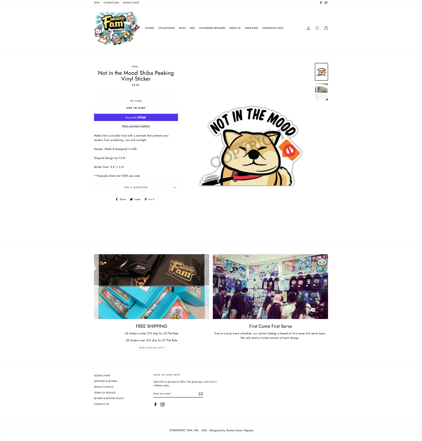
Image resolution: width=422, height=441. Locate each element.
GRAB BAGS (251, 28)
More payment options (136, 126)
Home (135, 66)
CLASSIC (149, 28)
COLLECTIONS (167, 28)
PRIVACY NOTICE (103, 387)
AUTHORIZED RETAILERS (212, 28)
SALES (182, 28)
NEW (97, 2)
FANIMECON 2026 (272, 28)
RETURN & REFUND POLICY (109, 398)
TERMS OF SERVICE (105, 392)
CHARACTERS (111, 2)
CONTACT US (101, 404)
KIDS (192, 28)
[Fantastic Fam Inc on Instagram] (163, 404)
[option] (251, 146)
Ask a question (136, 187)
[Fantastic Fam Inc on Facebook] (155, 404)
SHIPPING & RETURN (105, 381)
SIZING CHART (131, 2)
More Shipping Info (151, 347)
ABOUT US (235, 28)
